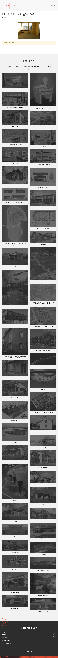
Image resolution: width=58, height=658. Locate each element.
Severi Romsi (6, 19)
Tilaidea (9, 5)
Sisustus (29, 69)
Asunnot (18, 66)
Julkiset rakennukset (32, 66)
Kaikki (9, 66)
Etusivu (53, 5)
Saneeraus (47, 66)
